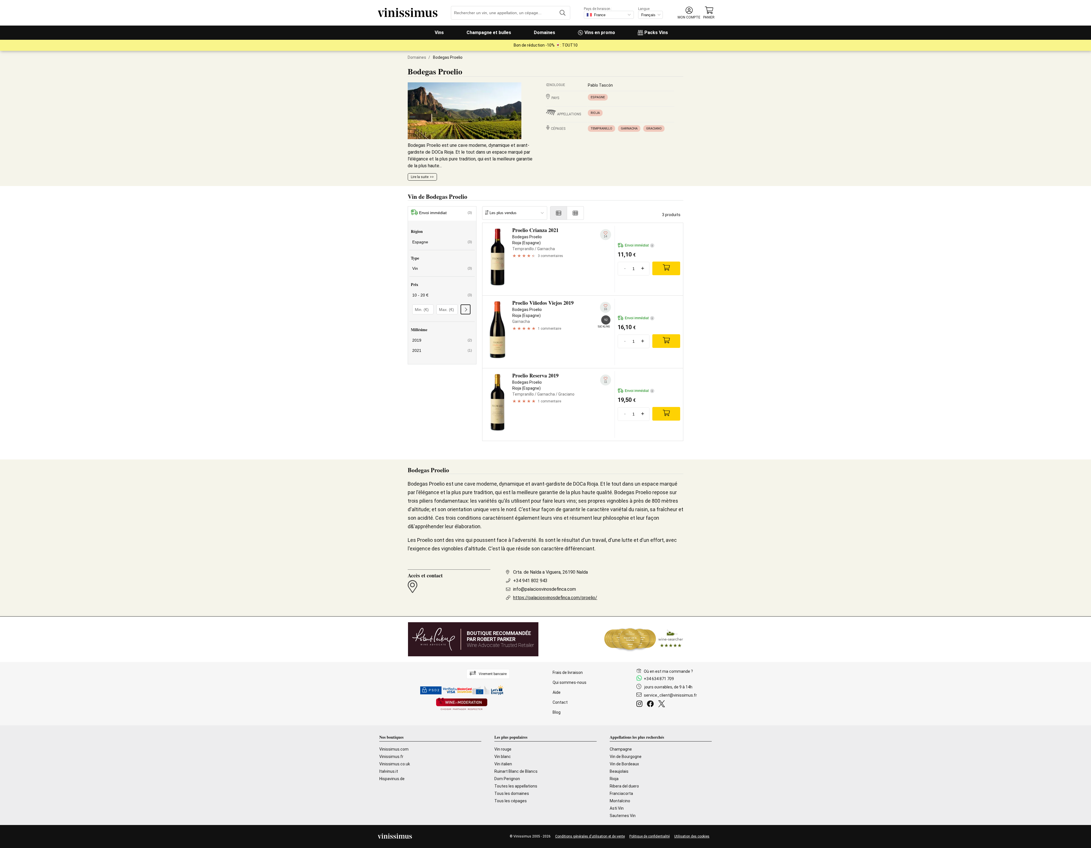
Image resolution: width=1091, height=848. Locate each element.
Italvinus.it (388, 771)
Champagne (621, 749)
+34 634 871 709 (659, 678)
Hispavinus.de (392, 778)
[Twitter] (662, 704)
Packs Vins (656, 32)
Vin (442, 268)
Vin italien (503, 764)
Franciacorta (621, 793)
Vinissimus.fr (391, 756)
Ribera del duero (624, 786)
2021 (442, 350)
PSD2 (434, 690)
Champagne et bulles (489, 32)
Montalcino (620, 801)
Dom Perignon (507, 778)
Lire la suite (419, 177)
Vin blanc (502, 756)
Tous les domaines (511, 793)
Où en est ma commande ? (668, 671)
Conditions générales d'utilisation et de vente (590, 836)
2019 (442, 340)
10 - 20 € (442, 295)
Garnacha (629, 128)
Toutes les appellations (515, 786)
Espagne (598, 97)
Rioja (595, 113)
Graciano (654, 128)
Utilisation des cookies (691, 836)
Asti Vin (617, 808)
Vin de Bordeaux (624, 764)
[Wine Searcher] (643, 639)
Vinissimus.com (394, 749)
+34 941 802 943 (530, 580)
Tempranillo (601, 128)
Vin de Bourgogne (626, 756)
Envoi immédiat (445, 212)
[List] (558, 213)
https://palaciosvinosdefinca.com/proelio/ (555, 597)
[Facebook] (651, 704)
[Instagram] (640, 704)
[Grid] (575, 213)
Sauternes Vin (623, 815)
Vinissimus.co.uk (394, 764)
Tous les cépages (510, 801)
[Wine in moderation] (461, 704)
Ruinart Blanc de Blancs (516, 771)
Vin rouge (502, 749)
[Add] (666, 268)
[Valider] (465, 309)
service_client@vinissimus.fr (670, 695)
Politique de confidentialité (649, 836)
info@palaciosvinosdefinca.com (544, 589)
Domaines (544, 32)
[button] (689, 13)
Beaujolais (619, 771)
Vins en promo (599, 32)
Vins (439, 32)
